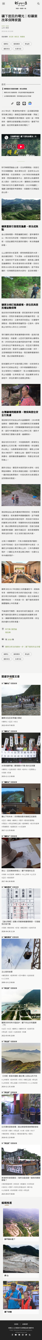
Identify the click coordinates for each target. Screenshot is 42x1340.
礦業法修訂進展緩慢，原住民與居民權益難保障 (19, 92)
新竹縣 (8, 629)
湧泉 (19, 769)
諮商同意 (32, 927)
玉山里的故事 (7, 971)
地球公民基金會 (20, 1187)
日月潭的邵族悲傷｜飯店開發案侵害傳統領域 (20, 1126)
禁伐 (21, 1079)
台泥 (4, 1028)
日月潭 (5, 1130)
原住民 (27, 44)
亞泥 (11, 721)
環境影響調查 (29, 820)
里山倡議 (14, 1083)
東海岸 (16, 1184)
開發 (7, 28)
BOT (33, 1130)
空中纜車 (22, 975)
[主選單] (4, 4)
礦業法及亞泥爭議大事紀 (12, 718)
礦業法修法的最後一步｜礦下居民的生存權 (22, 646)
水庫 (22, 1130)
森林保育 (14, 1079)
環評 (21, 820)
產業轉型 (26, 823)
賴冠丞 (16, 37)
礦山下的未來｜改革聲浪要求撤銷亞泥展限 (19, 816)
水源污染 (18, 49)
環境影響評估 (22, 1134)
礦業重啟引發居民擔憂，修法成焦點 (15, 89)
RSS (29, 1334)
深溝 (9, 772)
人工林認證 (33, 1083)
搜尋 (38, 4)
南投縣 (8, 632)
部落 (17, 927)
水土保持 (26, 874)
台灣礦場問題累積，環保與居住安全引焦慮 (17, 96)
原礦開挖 (6, 826)
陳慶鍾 (22, 37)
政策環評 (11, 877)
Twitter (26, 1334)
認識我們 (25, 1324)
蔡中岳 (30, 1187)
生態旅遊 (12, 769)
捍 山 (6, 1275)
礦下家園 (8, 1311)
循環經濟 (14, 826)
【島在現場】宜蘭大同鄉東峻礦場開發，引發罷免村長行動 (21, 922)
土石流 (33, 874)
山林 (3, 28)
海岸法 (5, 1187)
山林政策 (6, 1083)
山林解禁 (6, 1079)
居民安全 (7, 49)
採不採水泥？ (9, 1239)
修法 (16, 721)
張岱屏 (11, 37)
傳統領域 (11, 927)
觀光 (31, 1134)
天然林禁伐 (23, 1083)
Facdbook (12, 1334)
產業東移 (14, 975)
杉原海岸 (31, 1184)
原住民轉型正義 (15, 823)
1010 (10, 639)
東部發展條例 (7, 1184)
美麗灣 (23, 1184)
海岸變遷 (14, 1190)
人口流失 (6, 978)
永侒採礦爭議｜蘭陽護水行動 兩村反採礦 (18, 765)
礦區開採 (17, 44)
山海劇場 (6, 1190)
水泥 (9, 1028)
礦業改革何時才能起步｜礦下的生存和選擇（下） (19, 1023)
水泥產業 (22, 826)
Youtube (16, 1334)
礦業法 (6, 44)
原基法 (5, 823)
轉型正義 (27, 1079)
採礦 (4, 772)
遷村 (11, 1130)
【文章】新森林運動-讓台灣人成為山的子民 (19, 1076)
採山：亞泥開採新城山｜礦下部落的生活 (18, 870)
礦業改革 (22, 1028)
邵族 (27, 1130)
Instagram (23, 1334)
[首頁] (21, 3)
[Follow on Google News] (30, 103)
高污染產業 (35, 823)
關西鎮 (14, 629)
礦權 (9, 820)
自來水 (25, 769)
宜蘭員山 (32, 769)
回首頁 (16, 1324)
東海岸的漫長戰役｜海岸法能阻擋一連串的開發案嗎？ (21, 1178)
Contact (19, 1334)
